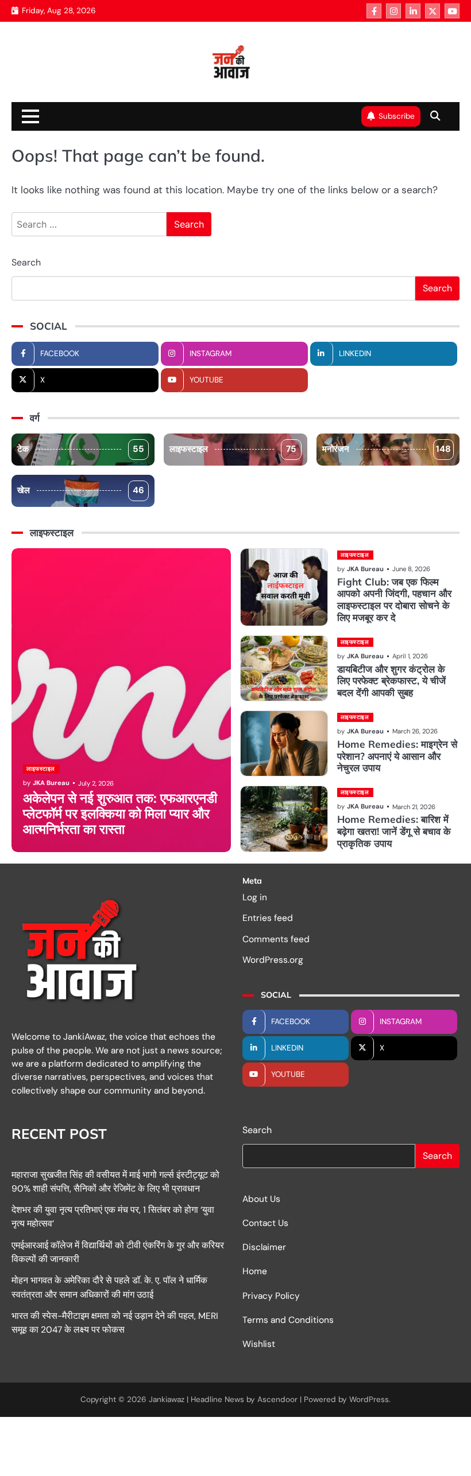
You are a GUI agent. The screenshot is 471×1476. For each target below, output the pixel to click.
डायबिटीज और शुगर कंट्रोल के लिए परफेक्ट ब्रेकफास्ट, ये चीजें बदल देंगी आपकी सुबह (391, 681)
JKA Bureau (51, 783)
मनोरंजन (386, 449)
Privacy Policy (271, 1296)
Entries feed (267, 918)
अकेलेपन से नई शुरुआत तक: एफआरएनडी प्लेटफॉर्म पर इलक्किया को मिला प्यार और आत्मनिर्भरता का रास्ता (120, 813)
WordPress (369, 1399)
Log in (254, 897)
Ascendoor (277, 1399)
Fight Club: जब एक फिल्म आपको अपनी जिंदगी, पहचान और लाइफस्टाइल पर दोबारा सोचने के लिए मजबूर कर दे (394, 599)
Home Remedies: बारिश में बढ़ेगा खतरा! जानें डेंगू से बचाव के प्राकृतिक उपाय (394, 831)
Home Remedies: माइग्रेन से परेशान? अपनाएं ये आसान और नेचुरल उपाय (397, 756)
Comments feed (276, 939)
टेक (80, 449)
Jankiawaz (166, 1399)
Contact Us (265, 1223)
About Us (261, 1199)
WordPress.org (272, 960)
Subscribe (397, 116)
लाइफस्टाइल (232, 449)
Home (254, 1271)
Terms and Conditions (288, 1320)
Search (26, 262)
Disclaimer (264, 1247)
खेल (80, 490)
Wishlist (258, 1344)
